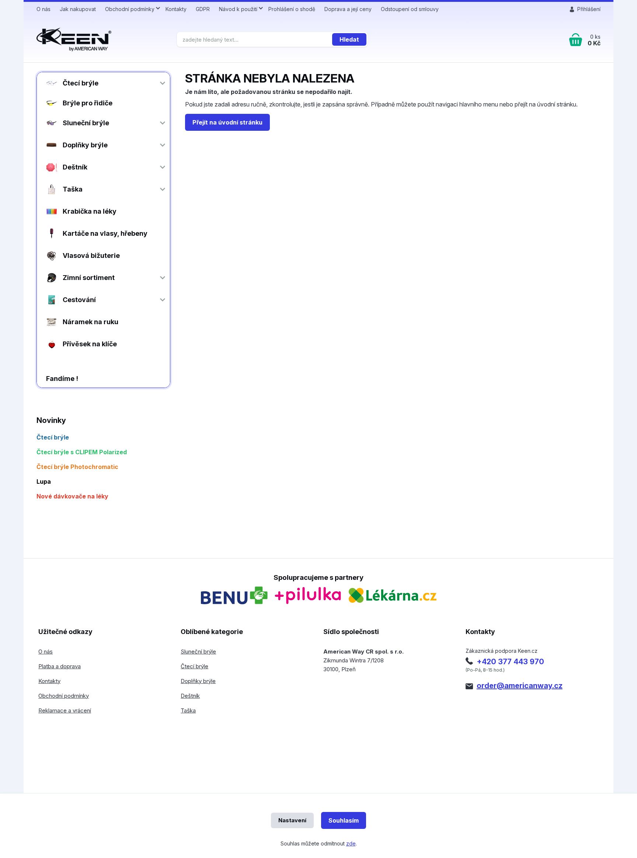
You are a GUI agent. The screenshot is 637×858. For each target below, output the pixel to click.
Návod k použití (238, 9)
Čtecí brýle (80, 83)
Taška (73, 189)
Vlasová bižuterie (91, 255)
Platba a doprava (59, 666)
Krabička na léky (89, 211)
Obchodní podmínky (129, 9)
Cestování (79, 300)
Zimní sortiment (89, 277)
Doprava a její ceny (348, 9)
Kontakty (176, 9)
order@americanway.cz (520, 685)
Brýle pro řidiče (87, 103)
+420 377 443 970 (510, 661)
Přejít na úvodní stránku (227, 122)
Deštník (75, 167)
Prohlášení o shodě (291, 9)
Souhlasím (343, 820)
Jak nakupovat (78, 9)
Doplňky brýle (85, 145)
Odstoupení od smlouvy (410, 9)
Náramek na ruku (90, 322)
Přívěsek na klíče (90, 344)
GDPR (203, 9)
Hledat (349, 39)
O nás (43, 9)
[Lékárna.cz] (392, 595)
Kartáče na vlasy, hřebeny (105, 233)
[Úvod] (103, 39)
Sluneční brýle (86, 123)
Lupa (43, 481)
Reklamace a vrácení (64, 710)
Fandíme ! (62, 378)
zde (351, 843)
